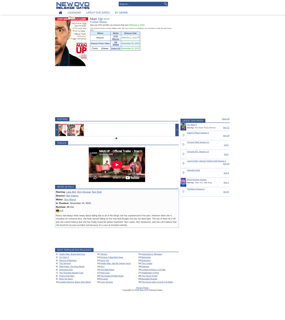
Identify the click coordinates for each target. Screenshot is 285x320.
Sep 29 (226, 136)
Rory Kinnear (84, 192)
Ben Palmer (72, 195)
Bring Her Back (66, 279)
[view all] (226, 119)
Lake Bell (71, 192)
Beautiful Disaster (150, 279)
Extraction (146, 260)
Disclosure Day (66, 270)
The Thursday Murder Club (71, 273)
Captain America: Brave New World (75, 282)
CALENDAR (74, 12)
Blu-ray (115, 39)
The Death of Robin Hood (111, 276)
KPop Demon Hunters (197, 180)
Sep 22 (226, 127)
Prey (102, 266)
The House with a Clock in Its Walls (157, 282)
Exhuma (145, 266)
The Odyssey (65, 263)
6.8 (61, 210)
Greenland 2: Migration (152, 254)
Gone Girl (104, 260)
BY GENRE (121, 12)
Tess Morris (70, 199)
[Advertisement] (117, 92)
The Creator (147, 263)
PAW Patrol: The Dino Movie (71, 266)
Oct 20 (226, 192)
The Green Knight (150, 276)
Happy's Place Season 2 (198, 133)
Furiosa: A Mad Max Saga (111, 257)
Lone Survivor (106, 282)
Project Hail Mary (67, 276)
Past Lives (105, 273)
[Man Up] (63, 130)
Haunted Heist (193, 170)
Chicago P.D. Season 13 (198, 152)
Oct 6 (226, 145)
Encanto (104, 279)
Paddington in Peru (150, 273)
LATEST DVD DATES (98, 12)
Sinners (103, 254)
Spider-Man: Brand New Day (72, 254)
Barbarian (146, 257)
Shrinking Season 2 (196, 189)
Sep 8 (226, 173)
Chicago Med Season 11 (198, 142)
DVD (116, 36)
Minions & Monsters (68, 260)
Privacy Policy (142, 288)
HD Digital (116, 43)
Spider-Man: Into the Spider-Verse (115, 263)
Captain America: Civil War (154, 270)
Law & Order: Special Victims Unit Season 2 (206, 161)
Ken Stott (97, 192)
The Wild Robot (107, 270)
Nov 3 (226, 182)
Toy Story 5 (64, 257)
